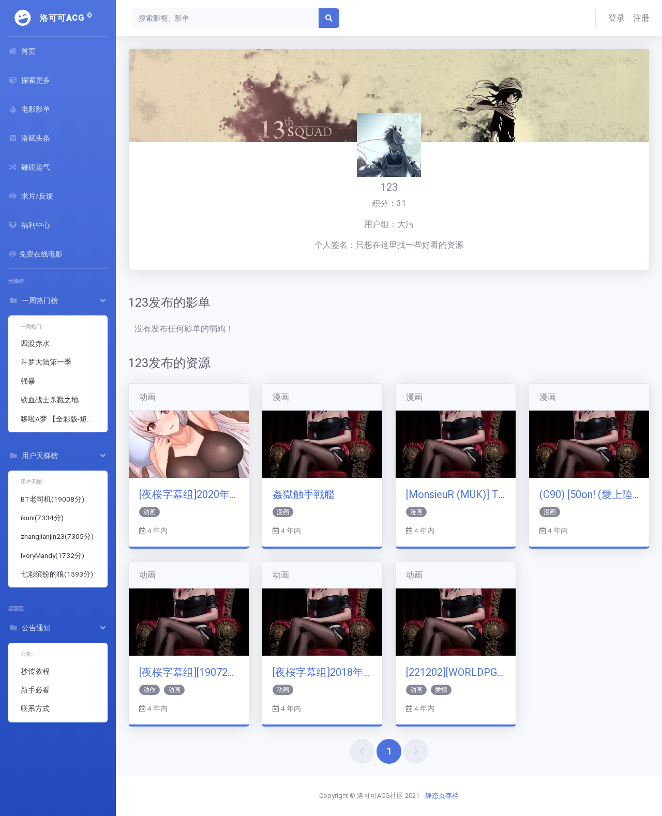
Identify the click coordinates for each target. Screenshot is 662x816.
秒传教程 (35, 671)
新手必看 (35, 690)
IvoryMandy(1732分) (52, 555)
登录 (616, 18)
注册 (641, 18)
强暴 (28, 381)
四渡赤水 (35, 343)
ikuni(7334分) (42, 517)
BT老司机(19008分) (52, 499)
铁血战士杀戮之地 (50, 400)
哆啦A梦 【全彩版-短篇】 (61, 419)
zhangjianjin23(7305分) (57, 536)
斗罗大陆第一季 (46, 362)
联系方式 (35, 708)
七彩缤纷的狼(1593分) (57, 574)
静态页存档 (442, 795)
